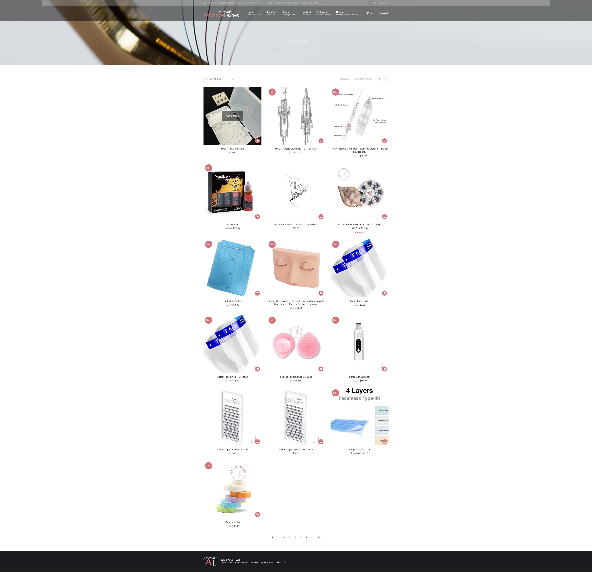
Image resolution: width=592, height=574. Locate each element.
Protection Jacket (232, 301)
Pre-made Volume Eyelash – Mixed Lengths (359, 224)
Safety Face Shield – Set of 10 (232, 376)
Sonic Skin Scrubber (359, 376)
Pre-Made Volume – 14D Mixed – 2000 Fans (296, 224)
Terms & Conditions (236, 563)
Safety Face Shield (359, 301)
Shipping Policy (266, 563)
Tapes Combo (233, 522)
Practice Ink (232, 224)
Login (385, 3)
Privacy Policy (252, 563)
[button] (257, 216)
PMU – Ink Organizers (232, 148)
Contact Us (280, 563)
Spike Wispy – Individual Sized (232, 449)
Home (223, 563)
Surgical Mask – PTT (359, 449)
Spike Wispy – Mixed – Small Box (296, 449)
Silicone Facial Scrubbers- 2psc (296, 376)
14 (319, 537)
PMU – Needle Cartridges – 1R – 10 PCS (296, 148)
